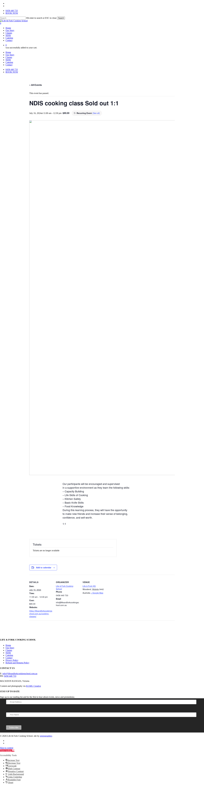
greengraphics (46, 736)
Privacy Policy (12, 660)
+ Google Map (97, 592)
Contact (9, 65)
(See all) (96, 113)
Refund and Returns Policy (17, 663)
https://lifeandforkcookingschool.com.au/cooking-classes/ (40, 613)
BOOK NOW (12, 72)
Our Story (10, 55)
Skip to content (6, 748)
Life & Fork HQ (89, 586)
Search (61, 18)
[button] (7, 750)
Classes (9, 57)
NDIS (8, 60)
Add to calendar (43, 567)
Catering (9, 62)
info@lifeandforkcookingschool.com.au (19, 673)
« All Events (35, 84)
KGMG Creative (33, 686)
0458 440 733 (12, 69)
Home (8, 52)
